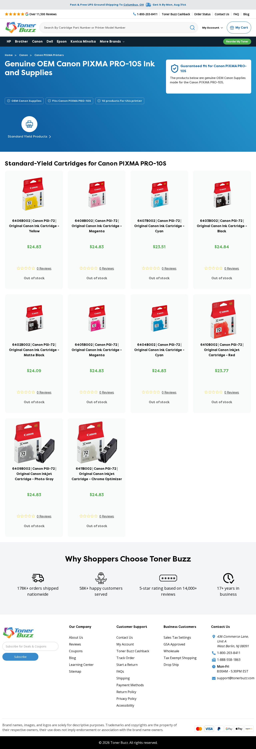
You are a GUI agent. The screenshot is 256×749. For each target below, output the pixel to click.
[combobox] (118, 27)
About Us (76, 637)
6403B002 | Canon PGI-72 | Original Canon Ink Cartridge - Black (222, 226)
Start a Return (127, 664)
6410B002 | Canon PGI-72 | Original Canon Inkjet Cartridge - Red (221, 350)
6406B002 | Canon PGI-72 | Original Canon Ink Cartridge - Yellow (34, 226)
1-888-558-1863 (228, 659)
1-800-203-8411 (228, 653)
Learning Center (81, 664)
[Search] (192, 27)
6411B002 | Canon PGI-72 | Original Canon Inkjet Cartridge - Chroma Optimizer (97, 474)
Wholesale (171, 651)
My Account (211, 27)
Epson (62, 41)
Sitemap (75, 671)
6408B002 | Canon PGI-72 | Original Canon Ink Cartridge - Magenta (97, 226)
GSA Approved (174, 644)
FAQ (236, 14)
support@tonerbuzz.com (235, 678)
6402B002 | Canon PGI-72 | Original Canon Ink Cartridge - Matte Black (34, 350)
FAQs (120, 671)
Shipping (123, 678)
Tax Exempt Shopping (180, 658)
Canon (37, 41)
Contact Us (222, 14)
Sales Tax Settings (177, 637)
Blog (246, 14)
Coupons (76, 651)
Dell (50, 41)
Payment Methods (130, 685)
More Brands (111, 41)
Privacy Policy (126, 698)
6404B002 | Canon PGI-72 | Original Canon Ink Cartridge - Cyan (159, 350)
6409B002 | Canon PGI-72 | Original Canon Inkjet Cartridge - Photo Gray (34, 474)
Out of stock (34, 278)
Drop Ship (171, 664)
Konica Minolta (83, 41)
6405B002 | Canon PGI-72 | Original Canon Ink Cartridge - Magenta (97, 350)
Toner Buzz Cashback (176, 14)
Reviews (75, 644)
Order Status (202, 14)
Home (9, 55)
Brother (21, 41)
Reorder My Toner (237, 41)
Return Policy (126, 692)
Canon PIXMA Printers (49, 55)
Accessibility (125, 705)
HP (9, 41)
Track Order (125, 658)
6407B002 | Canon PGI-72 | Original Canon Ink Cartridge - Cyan (159, 226)
